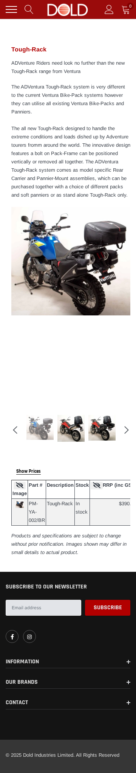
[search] (29, 9)
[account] (109, 9)
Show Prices (28, 471)
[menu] (11, 9)
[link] (12, 636)
